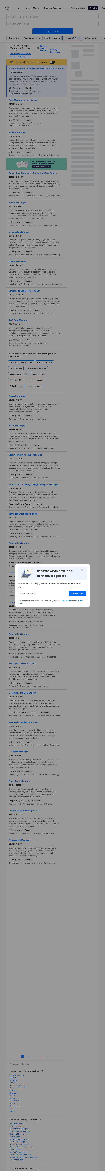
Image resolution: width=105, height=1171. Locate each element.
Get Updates (77, 593)
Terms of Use (66, 601)
